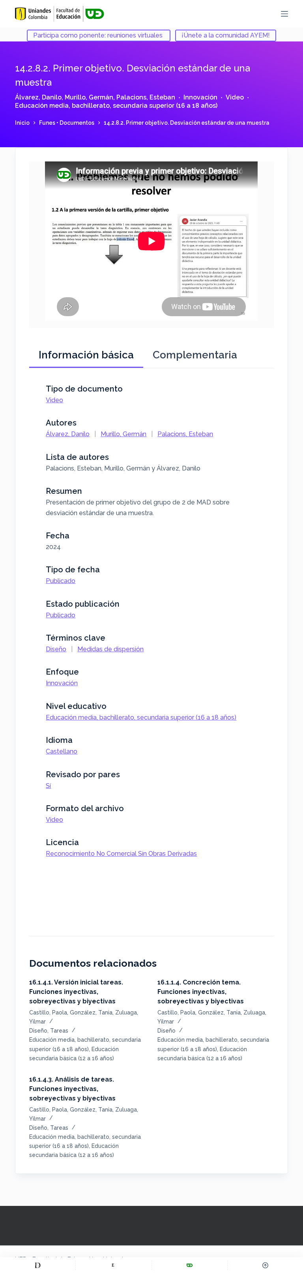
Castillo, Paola (48, 1012)
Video (235, 97)
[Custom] (38, 1265)
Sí (48, 785)
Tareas (59, 1030)
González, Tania (91, 1012)
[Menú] (284, 13)
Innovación (200, 97)
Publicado (60, 581)
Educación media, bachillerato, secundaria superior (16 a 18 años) (116, 105)
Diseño (56, 649)
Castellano (61, 751)
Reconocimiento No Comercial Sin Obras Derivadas (121, 853)
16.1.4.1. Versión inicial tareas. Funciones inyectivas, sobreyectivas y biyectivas (76, 992)
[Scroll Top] (265, 1265)
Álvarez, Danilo (38, 97)
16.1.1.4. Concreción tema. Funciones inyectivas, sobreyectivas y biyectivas (200, 992)
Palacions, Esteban (145, 97)
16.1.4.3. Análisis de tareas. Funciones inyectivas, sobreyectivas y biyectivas (72, 1089)
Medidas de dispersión (110, 649)
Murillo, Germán (89, 97)
